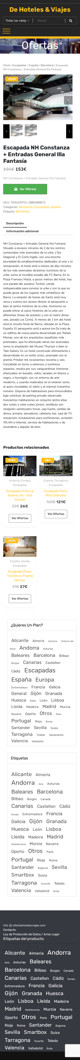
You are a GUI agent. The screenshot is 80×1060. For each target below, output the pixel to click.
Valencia (19, 740)
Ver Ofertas (28, 189)
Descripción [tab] (15, 223)
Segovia (43, 867)
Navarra (16, 714)
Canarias (32, 662)
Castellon (52, 663)
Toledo (40, 734)
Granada (53, 693)
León (43, 700)
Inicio (6, 65)
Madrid (49, 706)
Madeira (32, 707)
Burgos (15, 663)
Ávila (56, 891)
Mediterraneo (18, 844)
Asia (41, 784)
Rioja (38, 721)
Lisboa (57, 700)
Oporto (30, 714)
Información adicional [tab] (22, 231)
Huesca (18, 700)
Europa (25, 480)
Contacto (9, 930)
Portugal (21, 721)
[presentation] (7, 100)
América (52, 641)
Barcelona (47, 65)
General (19, 693)
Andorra (14, 480)
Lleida (16, 706)
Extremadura (19, 687)
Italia (33, 700)
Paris (58, 714)
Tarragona (61, 480)
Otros (46, 713)
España (33, 65)
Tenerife (45, 883)
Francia (38, 687)
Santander (20, 727)
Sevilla (25, 561)
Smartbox (22, 875)
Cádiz (15, 671)
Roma (49, 721)
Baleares (20, 655)
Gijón (36, 693)
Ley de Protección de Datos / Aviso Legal (31, 934)
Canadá (45, 799)
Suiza (54, 728)
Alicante (20, 640)
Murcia (65, 707)
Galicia (54, 687)
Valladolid (37, 741)
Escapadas (19, 65)
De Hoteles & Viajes (40, 9)
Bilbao (64, 656)
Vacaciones (56, 734)
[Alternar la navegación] (6, 31)
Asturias (48, 648)
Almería (38, 641)
